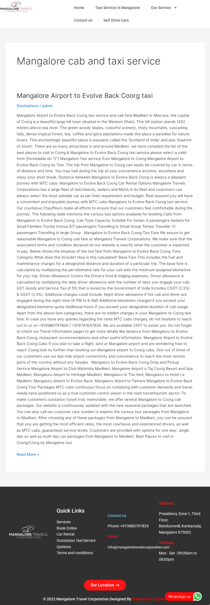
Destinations (28, 106)
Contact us (83, 20)
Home (79, 7)
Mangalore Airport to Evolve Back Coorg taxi (85, 96)
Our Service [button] (161, 7)
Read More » (28, 454)
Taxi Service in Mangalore (117, 7)
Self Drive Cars (116, 20)
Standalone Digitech (149, 599)
